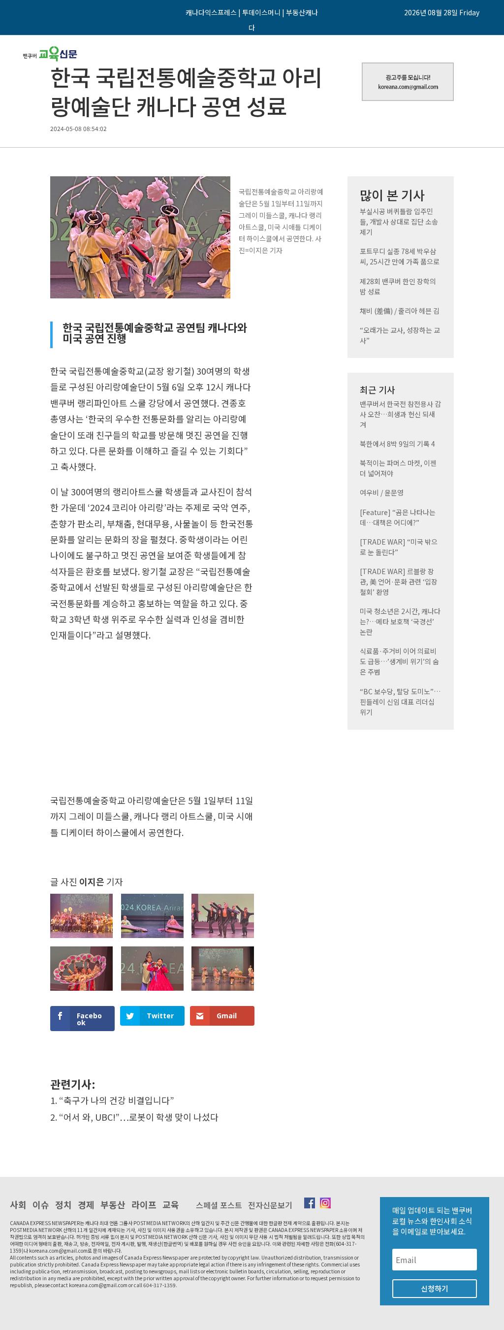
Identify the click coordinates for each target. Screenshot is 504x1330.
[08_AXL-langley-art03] (152, 938)
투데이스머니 (261, 12)
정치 (63, 1204)
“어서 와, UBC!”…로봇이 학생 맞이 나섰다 (139, 1116)
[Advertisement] (152, 721)
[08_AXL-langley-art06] (152, 990)
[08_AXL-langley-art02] (81, 938)
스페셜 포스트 (219, 1205)
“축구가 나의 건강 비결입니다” (116, 1100)
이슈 (40, 1204)
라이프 (144, 1204)
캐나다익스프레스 (211, 12)
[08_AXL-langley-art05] (81, 990)
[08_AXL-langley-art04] (222, 938)
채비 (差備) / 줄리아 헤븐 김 (400, 311)
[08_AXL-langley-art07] (222, 990)
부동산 (113, 1204)
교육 (170, 1204)
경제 (86, 1204)
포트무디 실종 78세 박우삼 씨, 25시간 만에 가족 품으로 (400, 256)
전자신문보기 (270, 1205)
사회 (18, 1204)
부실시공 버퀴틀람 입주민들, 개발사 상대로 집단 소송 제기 (399, 221)
